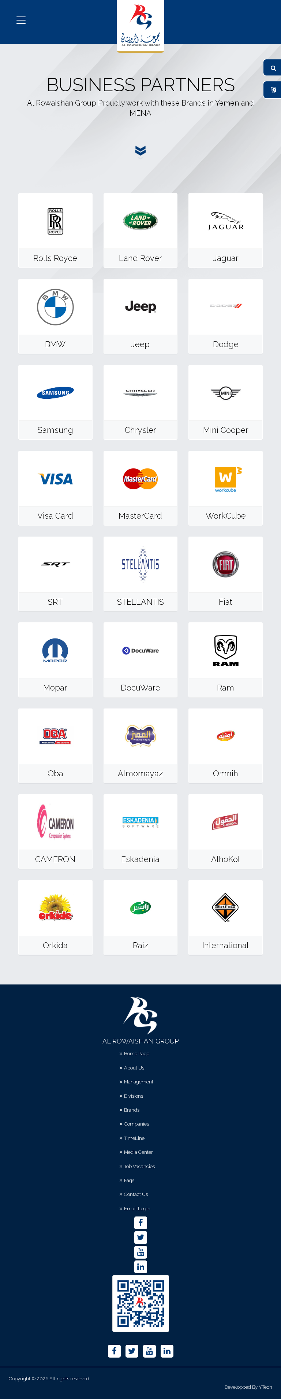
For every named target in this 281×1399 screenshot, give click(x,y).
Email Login (137, 1208)
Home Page (136, 1053)
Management (138, 1082)
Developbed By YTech (248, 1387)
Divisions (133, 1096)
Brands (131, 1110)
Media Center (138, 1152)
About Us (134, 1068)
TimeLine (134, 1138)
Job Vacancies (139, 1166)
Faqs (129, 1180)
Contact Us (136, 1194)
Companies (136, 1124)
